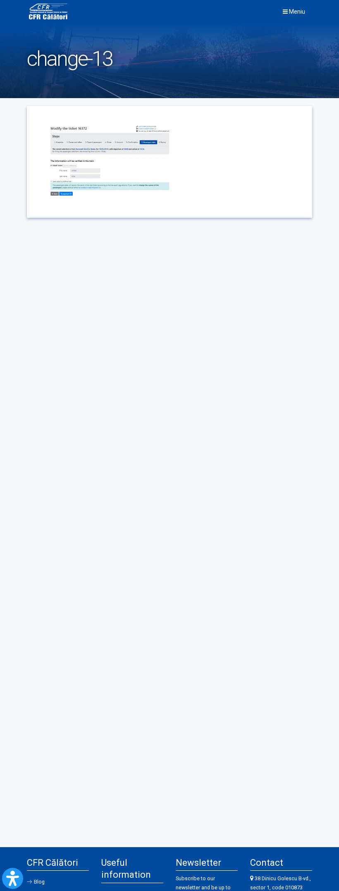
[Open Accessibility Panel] (12, 878)
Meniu (296, 11)
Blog (39, 882)
